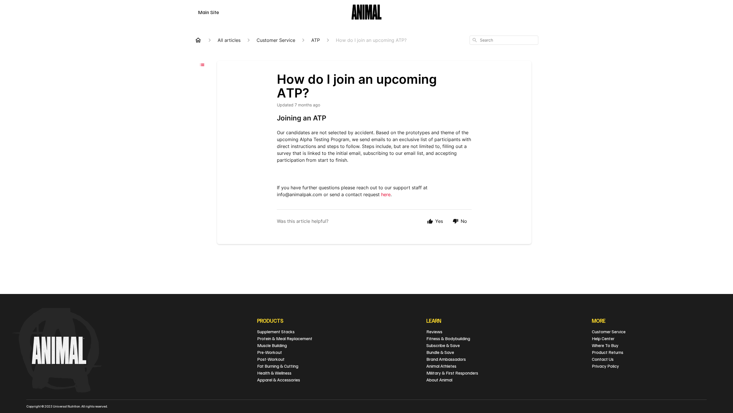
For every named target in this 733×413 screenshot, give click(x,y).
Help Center (603, 338)
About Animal (439, 380)
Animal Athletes (441, 366)
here (386, 194)
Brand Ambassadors (446, 359)
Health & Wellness (274, 373)
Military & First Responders (452, 373)
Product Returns (607, 352)
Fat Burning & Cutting (277, 366)
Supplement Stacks (276, 331)
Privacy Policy (605, 366)
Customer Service (609, 331)
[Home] (198, 40)
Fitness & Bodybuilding (448, 338)
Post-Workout (271, 359)
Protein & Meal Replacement (284, 338)
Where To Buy (605, 345)
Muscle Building (272, 345)
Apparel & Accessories (278, 380)
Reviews (434, 331)
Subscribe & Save (443, 345)
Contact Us (603, 359)
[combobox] (504, 40)
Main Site (208, 12)
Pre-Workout (269, 352)
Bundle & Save (440, 352)
